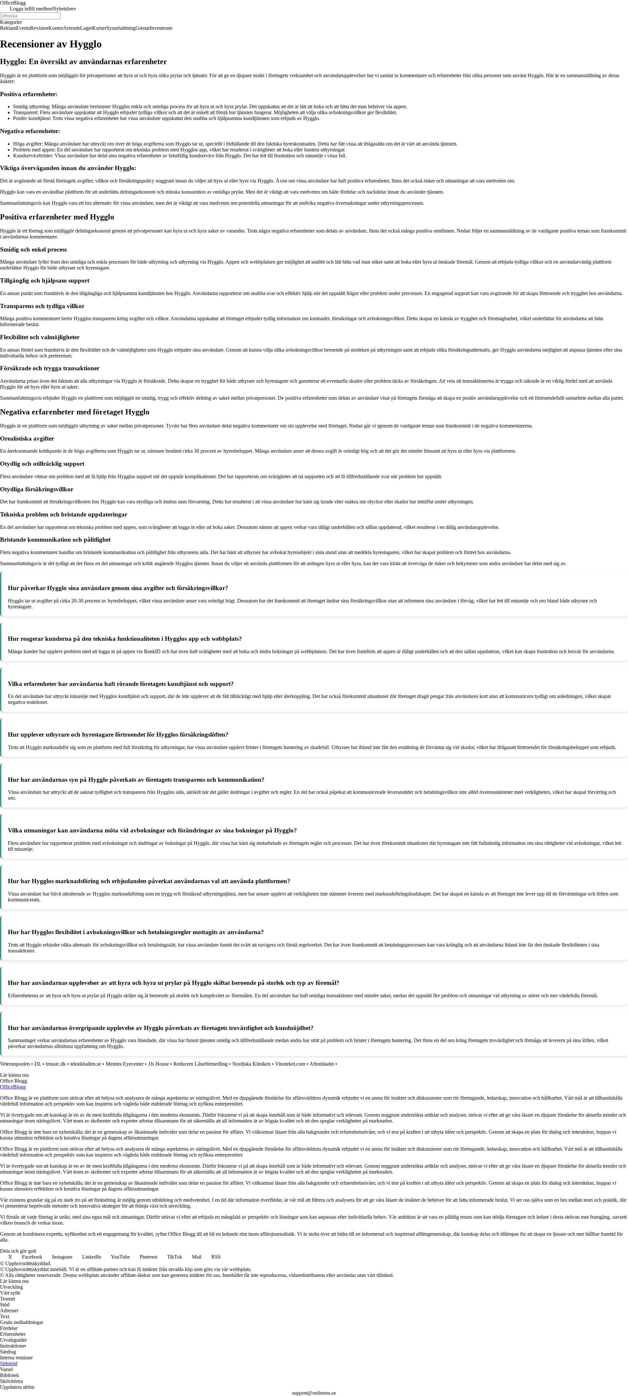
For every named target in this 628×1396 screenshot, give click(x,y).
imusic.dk (56, 1064)
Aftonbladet (321, 1064)
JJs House (158, 1064)
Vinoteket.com (290, 1064)
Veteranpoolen (15, 1064)
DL (37, 1064)
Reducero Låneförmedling (200, 1064)
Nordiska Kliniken (251, 1064)
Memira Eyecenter (125, 1064)
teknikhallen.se (85, 1064)
